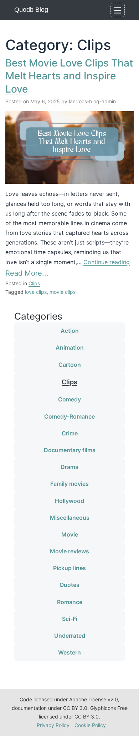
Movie (69, 534)
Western (69, 652)
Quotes (69, 584)
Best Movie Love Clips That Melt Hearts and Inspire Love (69, 76)
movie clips (63, 292)
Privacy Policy (53, 725)
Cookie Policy (90, 725)
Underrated (69, 635)
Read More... (26, 273)
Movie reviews (69, 551)
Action (70, 330)
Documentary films (70, 450)
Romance (69, 602)
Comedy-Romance (69, 416)
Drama (69, 466)
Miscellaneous (69, 517)
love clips (36, 292)
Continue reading (106, 262)
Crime (70, 433)
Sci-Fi (69, 618)
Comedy (69, 399)
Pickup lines (69, 568)
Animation (70, 347)
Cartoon (69, 364)
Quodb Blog (31, 9)
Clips (34, 283)
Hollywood (69, 500)
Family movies (69, 483)
